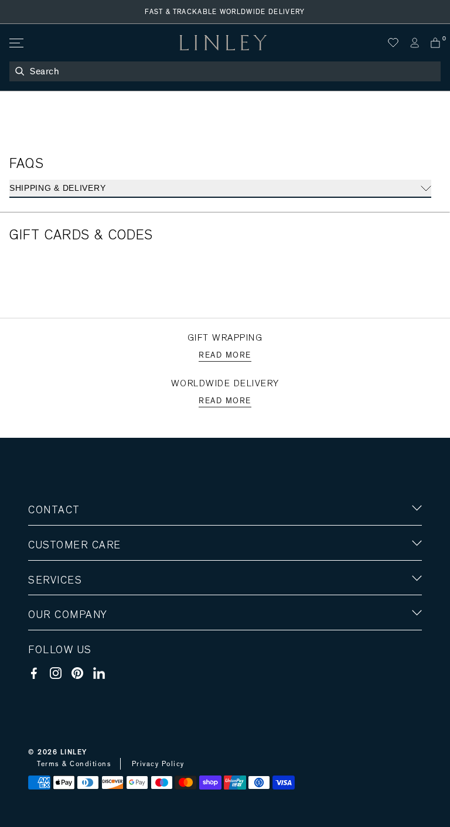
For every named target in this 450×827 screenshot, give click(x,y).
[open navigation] (15, 43)
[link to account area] (414, 42)
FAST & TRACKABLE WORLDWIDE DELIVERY (225, 11)
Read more (225, 355)
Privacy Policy (158, 763)
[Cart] (435, 42)
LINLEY (73, 752)
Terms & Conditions (74, 763)
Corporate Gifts (62, 683)
